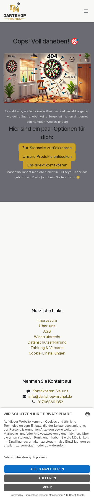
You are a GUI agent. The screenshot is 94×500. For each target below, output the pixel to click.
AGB (47, 331)
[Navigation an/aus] (86, 11)
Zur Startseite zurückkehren (47, 147)
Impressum (47, 320)
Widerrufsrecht (47, 336)
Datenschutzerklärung (47, 342)
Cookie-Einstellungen (47, 353)
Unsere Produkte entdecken (47, 156)
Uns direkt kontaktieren (47, 165)
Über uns (47, 326)
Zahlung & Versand (47, 347)
